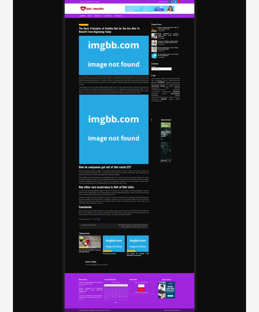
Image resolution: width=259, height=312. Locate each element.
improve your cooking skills (175, 84)
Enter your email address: (141, 287)
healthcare (154, 82)
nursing (167, 87)
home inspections (162, 84)
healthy (98, 219)
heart (152, 84)
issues (162, 86)
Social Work (171, 97)
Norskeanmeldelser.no (155, 87)
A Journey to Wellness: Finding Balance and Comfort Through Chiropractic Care (168, 41)
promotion (175, 93)
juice (167, 86)
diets (174, 78)
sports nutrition (177, 97)
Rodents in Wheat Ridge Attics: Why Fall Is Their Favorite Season (168, 28)
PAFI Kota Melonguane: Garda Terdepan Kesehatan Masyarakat (168, 48)
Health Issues (108, 16)
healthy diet (168, 82)
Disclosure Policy (90, 1)
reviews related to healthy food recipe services (159, 97)
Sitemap (97, 1)
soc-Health (145, 292)
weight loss (171, 99)
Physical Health (87, 219)
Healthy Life (118, 16)
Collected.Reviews (169, 78)
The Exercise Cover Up (109, 253)
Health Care (98, 16)
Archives (153, 66)
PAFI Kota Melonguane (155, 91)
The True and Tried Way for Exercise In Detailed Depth (90, 251)
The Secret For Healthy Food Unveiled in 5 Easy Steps (138, 254)
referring (177, 95)
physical (176, 91)
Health (89, 16)
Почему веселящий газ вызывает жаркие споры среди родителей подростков (168, 35)
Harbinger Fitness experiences (174, 80)
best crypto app (157, 78)
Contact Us (82, 1)
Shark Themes (176, 310)
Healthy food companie (175, 82)
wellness (177, 99)
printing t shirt (164, 93)
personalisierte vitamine (166, 91)
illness (167, 84)
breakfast (163, 78)
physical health (154, 93)
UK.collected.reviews (155, 99)
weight (164, 98)
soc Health (82, 16)
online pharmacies (176, 89)
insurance (155, 86)
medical (171, 86)
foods (152, 80)
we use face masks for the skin (156, 100)
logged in (94, 264)
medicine (177, 86)
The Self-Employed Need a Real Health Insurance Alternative (168, 54)
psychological (154, 95)
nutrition (177, 87)
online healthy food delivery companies (158, 89)
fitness (178, 78)
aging (152, 78)
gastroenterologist (158, 80)
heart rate (156, 84)
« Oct (115, 302)
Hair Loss (165, 80)
